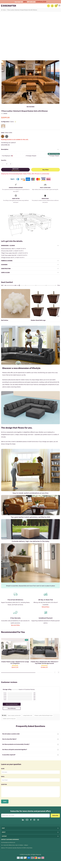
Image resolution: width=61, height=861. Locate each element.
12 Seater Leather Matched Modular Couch (43, 715)
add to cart (15, 169)
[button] (58, 672)
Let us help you (5, 144)
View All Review (12, 708)
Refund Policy (45, 607)
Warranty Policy (15, 625)
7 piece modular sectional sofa (14, 715)
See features (30, 106)
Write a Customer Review (12, 704)
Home (4, 10)
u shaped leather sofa (27, 715)
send (4, 801)
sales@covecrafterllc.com (9, 842)
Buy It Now (46, 169)
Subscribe (55, 815)
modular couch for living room (9, 718)
